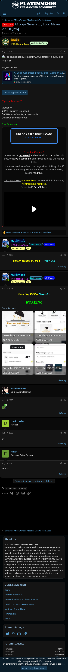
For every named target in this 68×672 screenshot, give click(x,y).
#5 (65, 432)
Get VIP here (40, 187)
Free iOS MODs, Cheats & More (19, 604)
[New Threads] (58, 13)
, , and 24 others (28, 232)
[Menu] (4, 13)
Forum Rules (10, 613)
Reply (63, 266)
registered (24, 155)
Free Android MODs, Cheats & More (21, 599)
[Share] (61, 51)
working (22, 488)
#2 (65, 255)
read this (37, 172)
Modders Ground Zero (14, 609)
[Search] (64, 13)
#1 (65, 51)
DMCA (7, 618)
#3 (65, 288)
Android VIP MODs (13, 594)
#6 (65, 463)
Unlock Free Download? (34, 136)
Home (7, 589)
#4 (65, 400)
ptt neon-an (11, 488)
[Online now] (7, 246)
